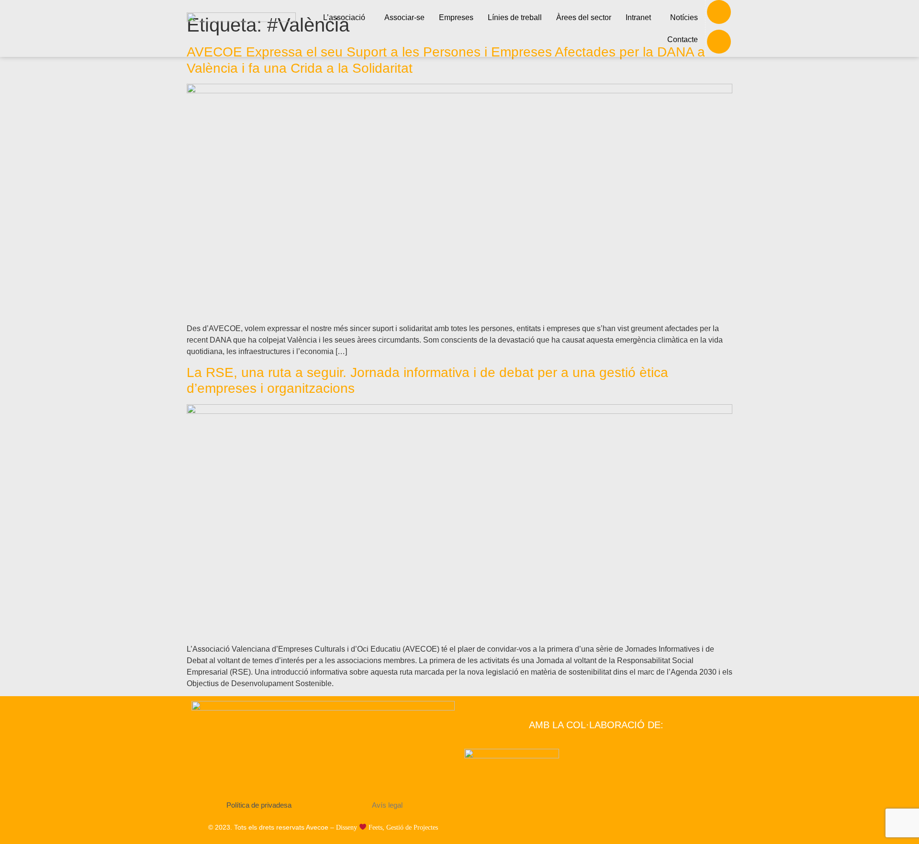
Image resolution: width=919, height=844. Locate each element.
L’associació (344, 17)
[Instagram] (719, 42)
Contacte (682, 39)
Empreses (456, 17)
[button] (346, 18)
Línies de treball (515, 17)
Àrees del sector (583, 17)
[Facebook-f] (719, 12)
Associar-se (404, 17)
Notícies (684, 17)
